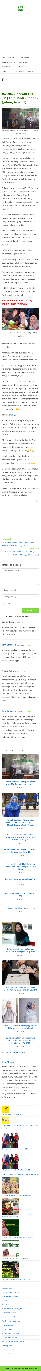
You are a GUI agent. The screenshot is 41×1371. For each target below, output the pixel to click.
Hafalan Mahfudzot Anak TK (11, 1114)
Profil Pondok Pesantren (10, 1333)
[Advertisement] (20, 36)
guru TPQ (9, 1052)
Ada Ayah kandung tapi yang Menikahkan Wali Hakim (20, 1174)
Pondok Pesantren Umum (11, 1321)
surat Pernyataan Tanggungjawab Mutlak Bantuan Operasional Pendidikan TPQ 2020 (20, 1040)
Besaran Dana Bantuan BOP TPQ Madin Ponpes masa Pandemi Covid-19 (20, 988)
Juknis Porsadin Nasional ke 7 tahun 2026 (16, 1170)
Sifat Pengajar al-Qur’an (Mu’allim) (20, 908)
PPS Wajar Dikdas (8, 1325)
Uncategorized (7, 1346)
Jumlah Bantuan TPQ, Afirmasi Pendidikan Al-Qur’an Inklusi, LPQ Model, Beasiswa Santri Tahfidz (20, 822)
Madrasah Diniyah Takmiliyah (12, 1309)
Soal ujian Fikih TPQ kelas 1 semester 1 (15, 1258)
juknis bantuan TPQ (19, 1052)
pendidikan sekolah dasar (10, 1317)
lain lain (4, 1300)
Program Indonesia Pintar (10, 1337)
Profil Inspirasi (7, 1329)
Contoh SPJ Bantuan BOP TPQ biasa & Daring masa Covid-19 (20, 850)
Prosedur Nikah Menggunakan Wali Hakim (16, 1195)
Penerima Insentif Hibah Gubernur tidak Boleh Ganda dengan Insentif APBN (21, 866)
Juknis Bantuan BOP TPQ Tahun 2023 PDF (20, 894)
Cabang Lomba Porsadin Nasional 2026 (15, 1149)
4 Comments (8, 1097)
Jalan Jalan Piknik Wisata (10, 1296)
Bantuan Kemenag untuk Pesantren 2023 (20, 880)
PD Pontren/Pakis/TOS (9, 1313)
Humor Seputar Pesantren (11, 1292)
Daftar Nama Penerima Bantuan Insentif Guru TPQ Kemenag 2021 (20, 950)
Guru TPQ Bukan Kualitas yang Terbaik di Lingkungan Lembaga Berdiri (20, 1026)
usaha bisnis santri (8, 1354)
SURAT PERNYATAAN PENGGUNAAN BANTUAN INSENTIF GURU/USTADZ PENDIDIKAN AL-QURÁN (20, 837)
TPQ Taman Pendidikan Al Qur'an (19, 1093)
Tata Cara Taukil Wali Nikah (11, 1216)
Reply (24, 622)
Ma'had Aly (6, 1305)
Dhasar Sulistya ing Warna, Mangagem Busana (17, 1237)
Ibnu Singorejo (9, 644)
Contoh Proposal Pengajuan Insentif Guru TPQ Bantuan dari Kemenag (20, 782)
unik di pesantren (8, 1350)
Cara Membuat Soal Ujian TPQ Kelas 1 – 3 (16, 1279)
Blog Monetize (7, 1288)
